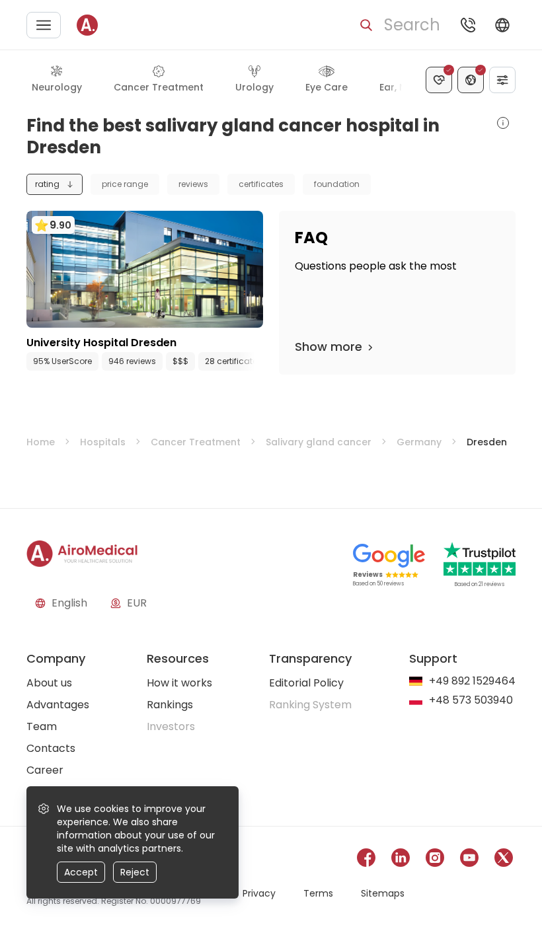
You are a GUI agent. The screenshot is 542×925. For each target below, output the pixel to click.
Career (44, 770)
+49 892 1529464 (472, 681)
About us (49, 682)
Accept (81, 872)
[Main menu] (43, 25)
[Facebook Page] (366, 860)
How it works (179, 682)
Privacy (259, 893)
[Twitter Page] (504, 860)
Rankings (170, 704)
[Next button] (256, 361)
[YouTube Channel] (469, 860)
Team (41, 726)
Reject (134, 872)
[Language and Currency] (502, 25)
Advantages (57, 704)
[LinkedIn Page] (400, 860)
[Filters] (502, 80)
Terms (318, 893)
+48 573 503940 (471, 701)
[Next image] (172, 314)
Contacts (50, 748)
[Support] (468, 25)
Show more (328, 346)
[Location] (470, 80)
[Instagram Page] (435, 860)
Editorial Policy (306, 682)
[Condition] (439, 80)
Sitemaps (383, 893)
